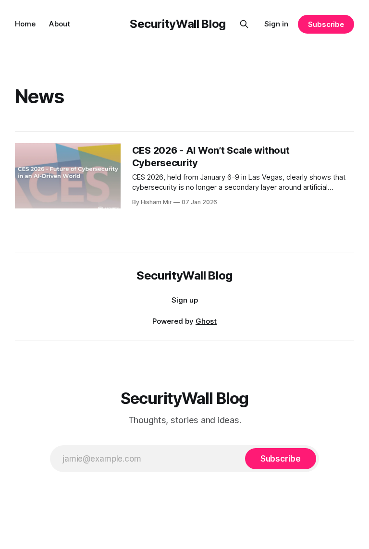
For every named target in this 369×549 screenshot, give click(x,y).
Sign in (276, 23)
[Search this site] (244, 24)
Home (25, 23)
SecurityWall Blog (178, 24)
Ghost (206, 321)
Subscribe (326, 24)
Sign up (185, 300)
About (59, 23)
